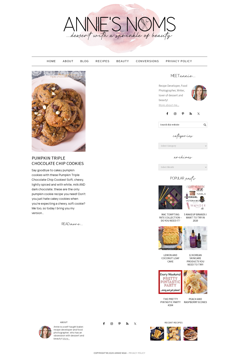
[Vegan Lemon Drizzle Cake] (174, 334)
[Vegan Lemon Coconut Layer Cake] (157, 334)
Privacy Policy (137, 353)
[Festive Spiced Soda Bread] (190, 334)
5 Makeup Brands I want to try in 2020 (195, 217)
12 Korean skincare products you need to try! (195, 259)
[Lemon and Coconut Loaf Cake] (170, 238)
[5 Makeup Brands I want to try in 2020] (195, 197)
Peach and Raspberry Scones (195, 300)
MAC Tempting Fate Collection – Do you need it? (170, 217)
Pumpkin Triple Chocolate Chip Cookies (58, 160)
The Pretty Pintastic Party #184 (170, 302)
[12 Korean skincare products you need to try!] (195, 238)
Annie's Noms (119, 26)
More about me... (169, 105)
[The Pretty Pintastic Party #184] (170, 282)
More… (66, 338)
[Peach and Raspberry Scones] (195, 282)
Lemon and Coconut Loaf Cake (170, 258)
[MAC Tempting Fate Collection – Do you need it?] (170, 197)
